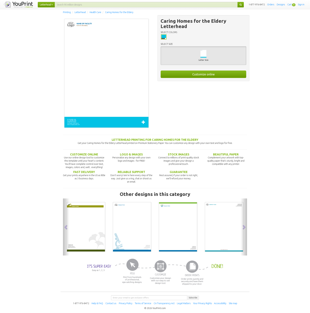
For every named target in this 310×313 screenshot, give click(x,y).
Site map (233, 303)
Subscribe (193, 298)
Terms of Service (143, 303)
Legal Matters (184, 303)
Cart (289, 4)
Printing (67, 12)
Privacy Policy (125, 303)
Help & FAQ (97, 303)
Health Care (95, 12)
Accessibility (220, 303)
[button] (66, 226)
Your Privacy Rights (202, 303)
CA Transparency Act (164, 303)
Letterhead (80, 12)
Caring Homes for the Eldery (119, 12)
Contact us (110, 303)
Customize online (203, 74)
